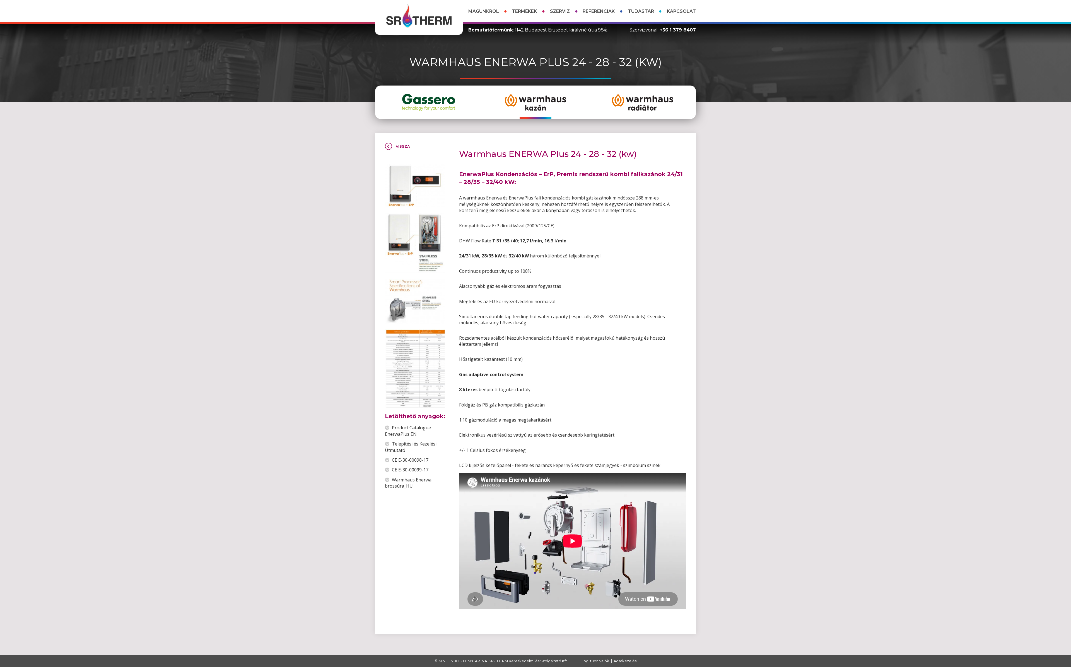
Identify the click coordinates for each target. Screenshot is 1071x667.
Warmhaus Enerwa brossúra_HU (408, 483)
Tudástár (641, 11)
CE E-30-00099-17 (409, 470)
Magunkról (483, 11)
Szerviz (560, 11)
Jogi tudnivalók (595, 661)
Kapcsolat (681, 11)
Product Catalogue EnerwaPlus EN (408, 431)
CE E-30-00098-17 (409, 460)
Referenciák (599, 11)
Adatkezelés (625, 661)
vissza (403, 146)
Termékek (524, 11)
